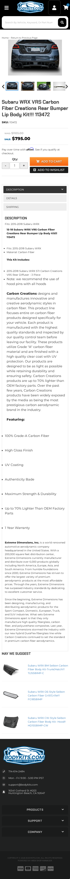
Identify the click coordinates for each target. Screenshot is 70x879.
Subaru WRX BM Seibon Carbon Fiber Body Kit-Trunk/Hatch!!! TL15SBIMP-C (48, 669)
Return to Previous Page (24, 37)
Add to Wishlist (51, 170)
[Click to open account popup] (54, 7)
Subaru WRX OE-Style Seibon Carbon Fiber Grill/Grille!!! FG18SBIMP (46, 695)
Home (5, 37)
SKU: (5, 122)
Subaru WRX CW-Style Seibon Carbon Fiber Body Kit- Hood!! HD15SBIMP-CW (47, 721)
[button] (35, 22)
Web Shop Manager (41, 860)
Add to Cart (51, 161)
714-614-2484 (16, 771)
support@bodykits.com (23, 784)
